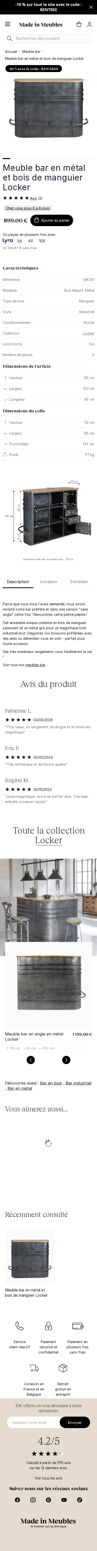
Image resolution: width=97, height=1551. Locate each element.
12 (90, 158)
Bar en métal (19, 1088)
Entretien (79, 581)
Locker (88, 333)
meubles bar (36, 665)
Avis (33, 198)
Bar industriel (78, 1083)
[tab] (6, 158)
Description (18, 581)
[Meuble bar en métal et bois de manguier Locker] (30, 1256)
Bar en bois (51, 1083)
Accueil (11, 51)
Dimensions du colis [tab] (24, 410)
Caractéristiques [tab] (20, 268)
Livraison (48, 581)
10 (75, 158)
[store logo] (40, 24)
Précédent (31, 1060)
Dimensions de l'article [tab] (27, 366)
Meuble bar (31, 51)
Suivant (66, 1060)
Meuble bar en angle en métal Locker (34, 1036)
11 (83, 158)
